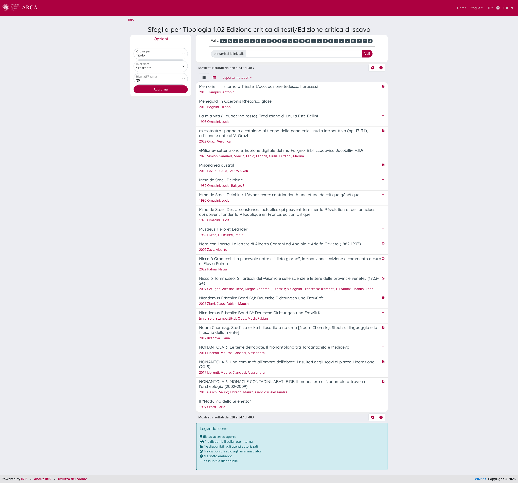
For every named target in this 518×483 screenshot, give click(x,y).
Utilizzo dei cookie (72, 479)
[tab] (204, 77)
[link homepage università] (48, 7)
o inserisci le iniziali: (229, 53)
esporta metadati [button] (236, 77)
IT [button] (489, 8)
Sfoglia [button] (475, 8)
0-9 (223, 41)
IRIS (131, 20)
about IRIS (42, 479)
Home (461, 8)
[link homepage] (22, 7)
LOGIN (508, 8)
